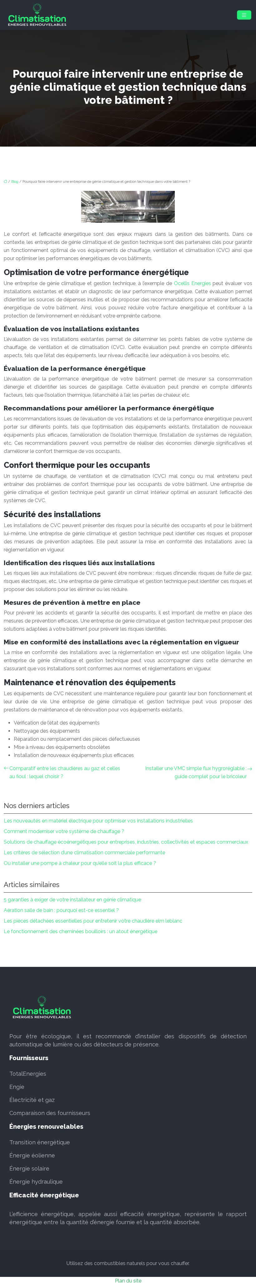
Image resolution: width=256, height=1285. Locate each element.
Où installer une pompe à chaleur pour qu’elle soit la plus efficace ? (80, 863)
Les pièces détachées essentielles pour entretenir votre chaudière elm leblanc (93, 921)
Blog (14, 182)
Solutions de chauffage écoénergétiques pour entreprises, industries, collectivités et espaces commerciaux (126, 842)
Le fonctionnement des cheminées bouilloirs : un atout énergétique (80, 931)
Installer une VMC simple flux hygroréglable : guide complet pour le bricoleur (196, 772)
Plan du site (128, 1281)
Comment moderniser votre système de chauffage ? (64, 831)
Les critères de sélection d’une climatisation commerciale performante (84, 853)
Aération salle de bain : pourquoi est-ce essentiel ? (61, 910)
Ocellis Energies (192, 283)
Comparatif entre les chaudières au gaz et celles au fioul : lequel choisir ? (64, 772)
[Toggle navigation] (244, 15)
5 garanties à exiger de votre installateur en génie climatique (72, 900)
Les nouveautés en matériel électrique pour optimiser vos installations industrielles (98, 821)
